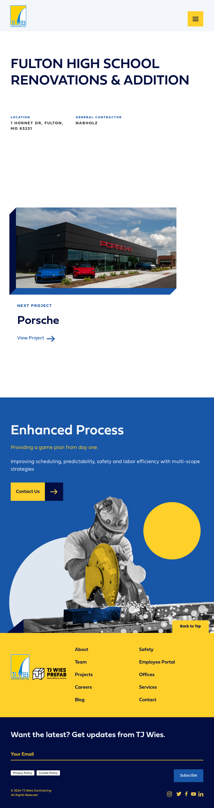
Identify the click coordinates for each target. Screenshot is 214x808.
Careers (83, 688)
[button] (195, 18)
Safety (146, 650)
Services (148, 688)
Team (81, 662)
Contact (147, 700)
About (81, 650)
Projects (84, 675)
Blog (80, 700)
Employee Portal (157, 662)
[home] (20, 18)
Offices (146, 675)
